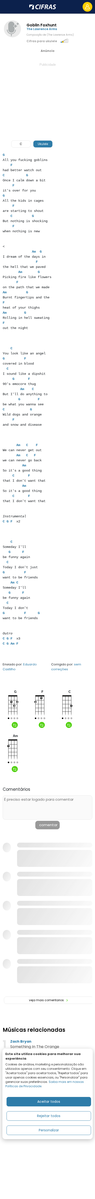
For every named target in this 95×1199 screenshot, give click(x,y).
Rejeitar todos (48, 1115)
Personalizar (49, 1130)
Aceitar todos (48, 1101)
